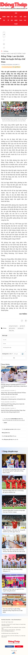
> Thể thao (5, 51)
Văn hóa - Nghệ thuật (16, 18)
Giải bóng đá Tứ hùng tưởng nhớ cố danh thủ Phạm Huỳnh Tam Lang (12, 404)
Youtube (19, 646)
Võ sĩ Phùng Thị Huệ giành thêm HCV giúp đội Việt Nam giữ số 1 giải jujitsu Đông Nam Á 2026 (14, 470)
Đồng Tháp (11, 330)
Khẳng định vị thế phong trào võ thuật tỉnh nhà (13, 399)
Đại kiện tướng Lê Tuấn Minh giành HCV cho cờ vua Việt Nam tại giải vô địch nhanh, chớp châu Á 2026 (14, 386)
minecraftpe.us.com (15, 418)
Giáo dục (25, 18)
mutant (5, 422)
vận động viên (20, 328)
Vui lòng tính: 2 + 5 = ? (7, 353)
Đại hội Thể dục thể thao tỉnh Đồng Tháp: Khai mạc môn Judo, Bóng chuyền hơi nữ (13, 411)
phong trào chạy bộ (13, 325)
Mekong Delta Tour (6, 432)
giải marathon (12, 328)
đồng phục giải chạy (8, 439)
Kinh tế (8, 18)
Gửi (14, 357)
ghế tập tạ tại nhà (9, 429)
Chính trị (4, 18)
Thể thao (20, 18)
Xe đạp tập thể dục (8, 436)
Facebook (9, 646)
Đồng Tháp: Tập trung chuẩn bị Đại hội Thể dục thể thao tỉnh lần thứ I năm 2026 (13, 393)
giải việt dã (22, 325)
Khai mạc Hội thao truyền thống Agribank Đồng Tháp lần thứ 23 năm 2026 (13, 610)
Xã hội (12, 18)
